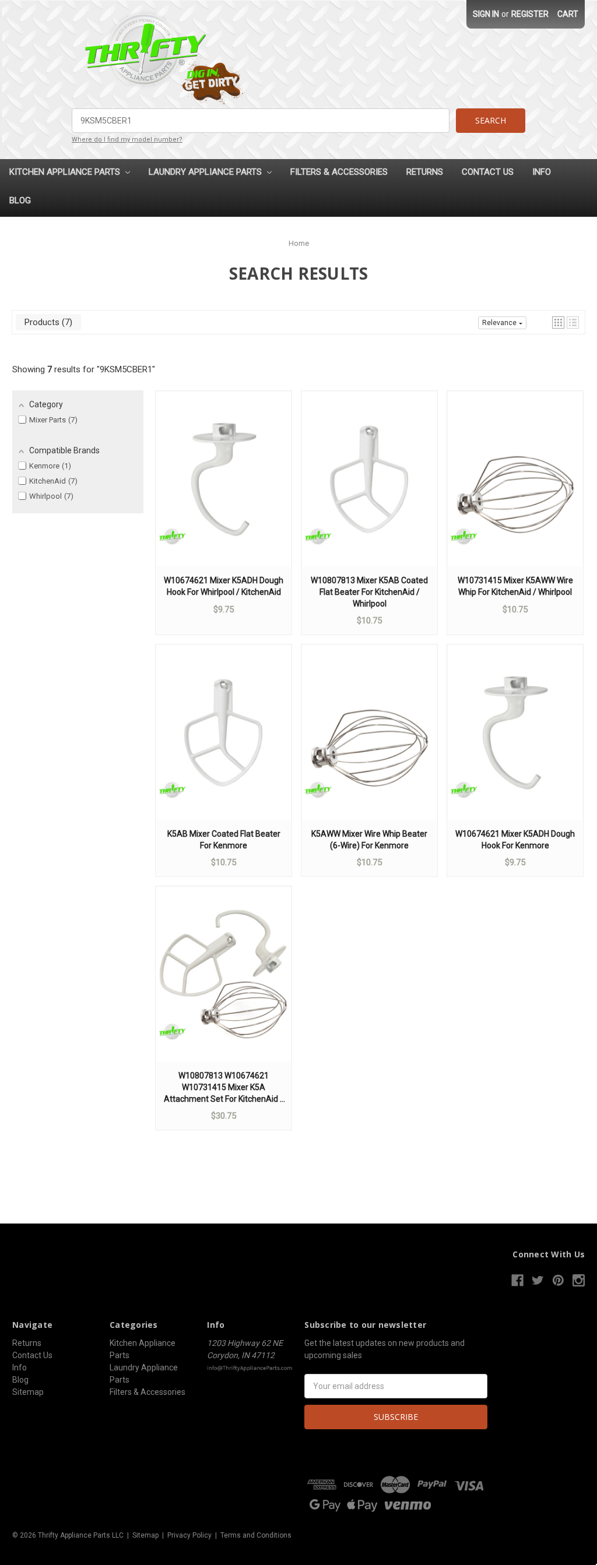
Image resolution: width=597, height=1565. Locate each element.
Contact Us (488, 172)
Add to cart (223, 490)
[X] (538, 1280)
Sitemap (28, 1392)
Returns (424, 172)
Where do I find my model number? (127, 139)
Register (530, 14)
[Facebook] (517, 1280)
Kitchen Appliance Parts (65, 172)
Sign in (486, 14)
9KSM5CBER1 (126, 369)
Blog (20, 200)
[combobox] (260, 120)
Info (541, 172)
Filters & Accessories (339, 172)
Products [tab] (46, 322)
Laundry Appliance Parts (206, 172)
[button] (558, 322)
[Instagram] (579, 1280)
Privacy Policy (189, 1535)
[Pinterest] (558, 1280)
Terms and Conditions (256, 1535)
